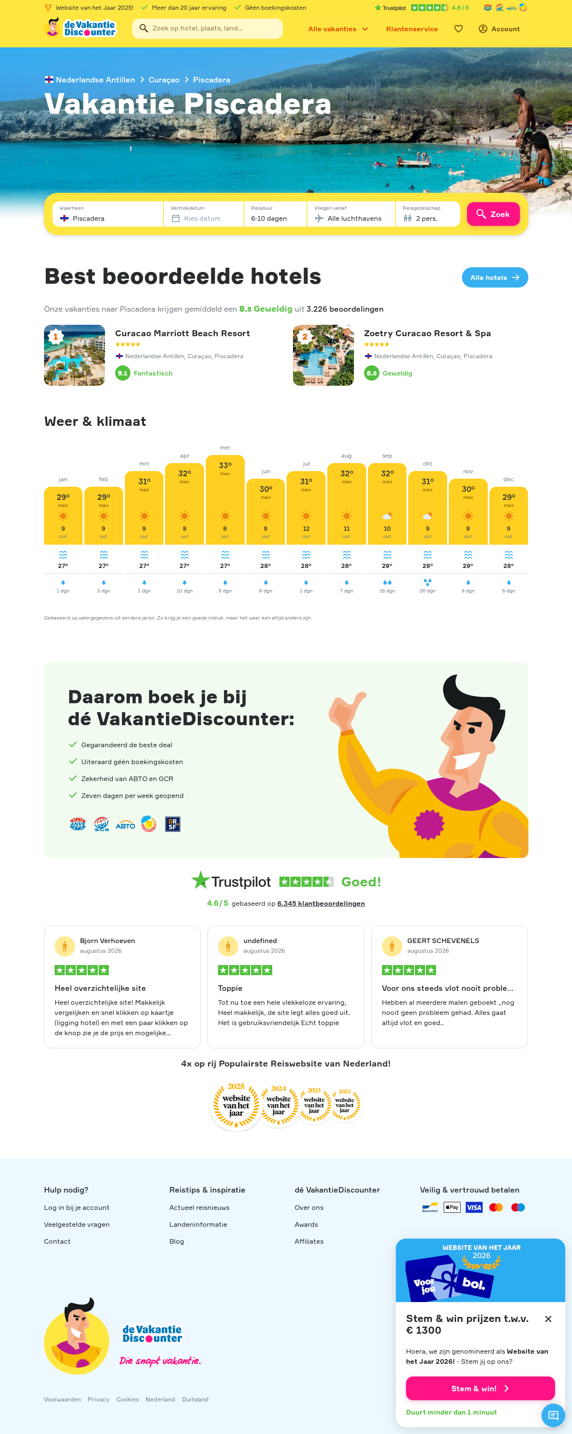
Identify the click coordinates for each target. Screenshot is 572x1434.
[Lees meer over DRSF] (173, 824)
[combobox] (207, 29)
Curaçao (164, 79)
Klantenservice (412, 29)
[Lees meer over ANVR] (488, 8)
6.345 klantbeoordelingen (321, 903)
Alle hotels (488, 277)
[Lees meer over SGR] (500, 8)
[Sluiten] (548, 1319)
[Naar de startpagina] (81, 28)
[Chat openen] (553, 1415)
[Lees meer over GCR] (523, 8)
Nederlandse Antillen (95, 79)
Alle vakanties (332, 29)
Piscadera (211, 79)
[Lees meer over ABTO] (511, 8)
